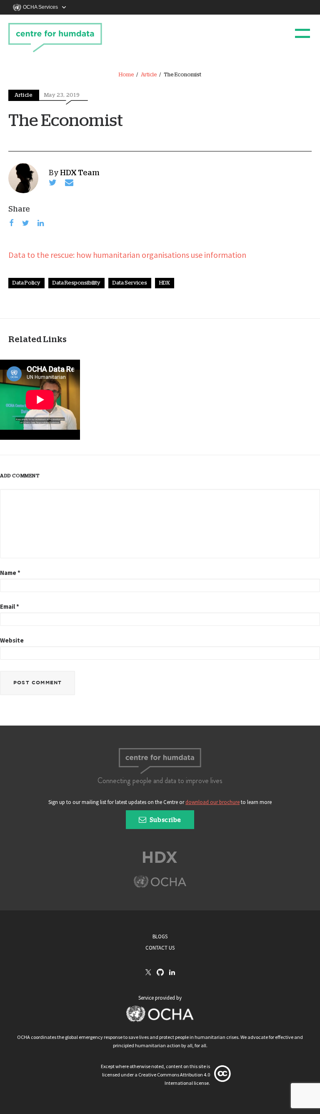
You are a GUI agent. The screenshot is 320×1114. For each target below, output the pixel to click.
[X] (148, 973)
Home (126, 75)
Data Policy (26, 283)
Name (10, 573)
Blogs (160, 936)
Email (9, 606)
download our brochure (212, 802)
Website (12, 640)
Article (149, 75)
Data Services (129, 283)
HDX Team (80, 173)
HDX (164, 283)
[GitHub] (160, 973)
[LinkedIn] (172, 973)
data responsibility (76, 283)
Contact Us (160, 947)
